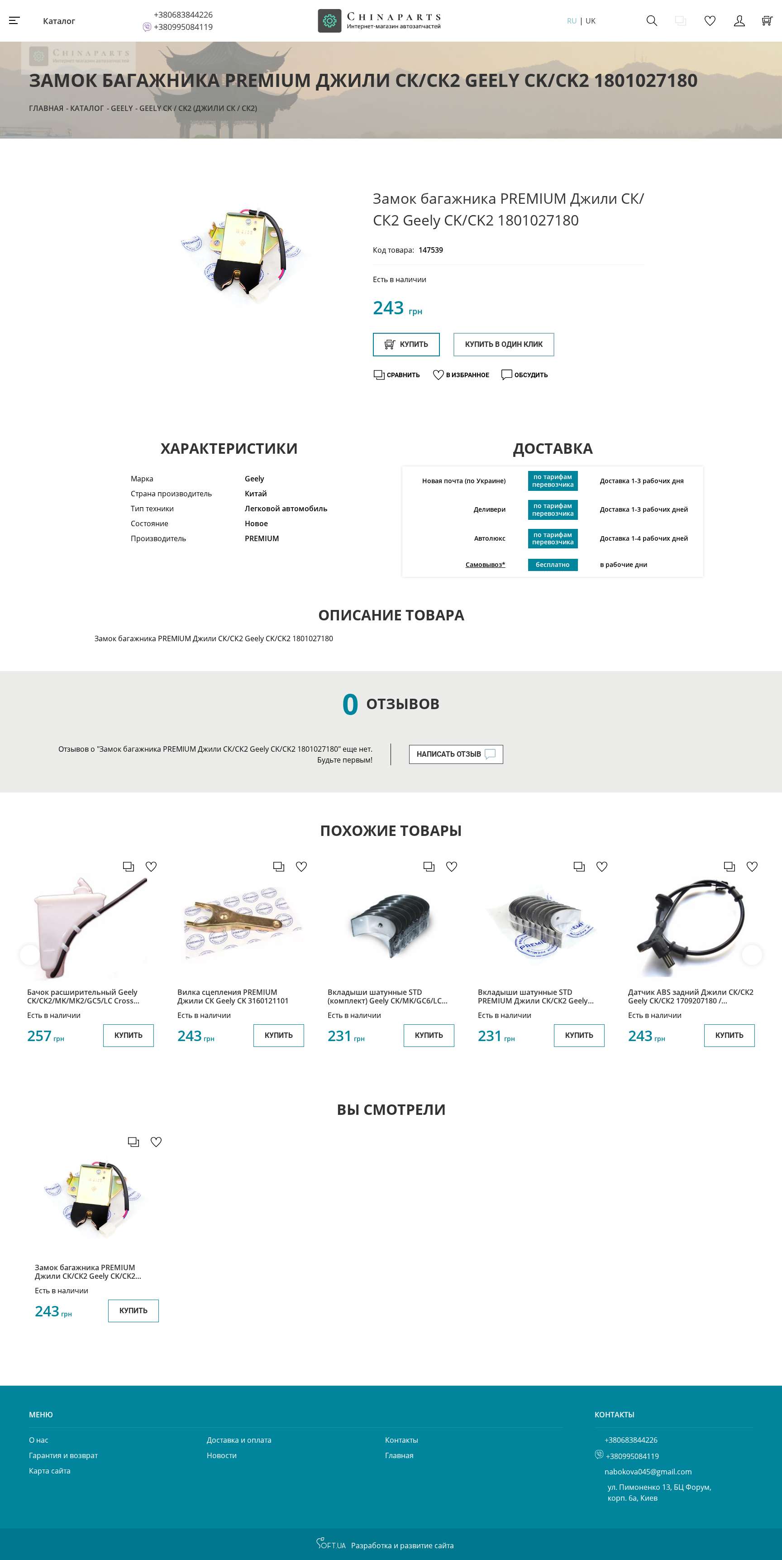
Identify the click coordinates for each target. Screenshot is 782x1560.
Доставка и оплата (239, 1440)
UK (591, 21)
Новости (222, 1455)
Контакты (401, 1440)
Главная (46, 108)
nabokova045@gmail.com (648, 1472)
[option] (246, 259)
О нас (38, 1440)
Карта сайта (50, 1471)
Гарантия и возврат (63, 1455)
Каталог (59, 20)
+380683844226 (183, 14)
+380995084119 (183, 26)
